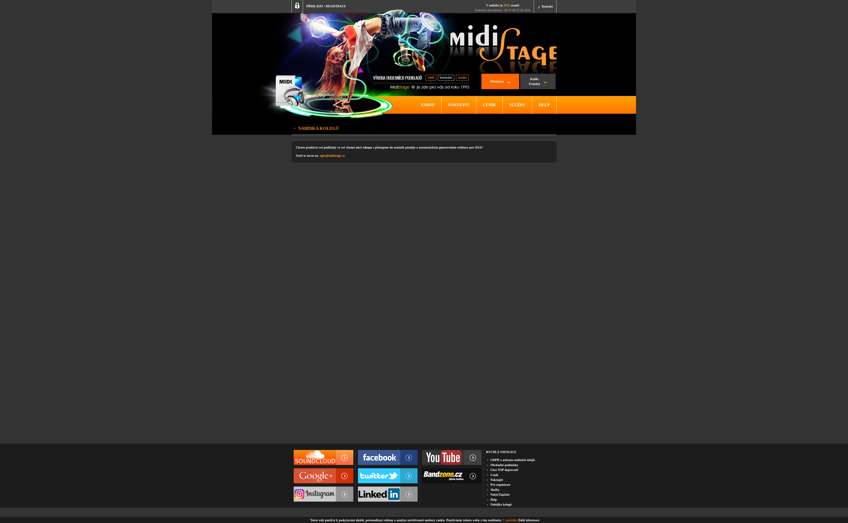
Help (493, 499)
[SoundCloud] (323, 457)
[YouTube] (452, 457)
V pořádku (510, 520)
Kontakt (547, 6)
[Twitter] (388, 475)
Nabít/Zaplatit (500, 494)
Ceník (494, 475)
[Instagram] (323, 494)
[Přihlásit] (297, 5)
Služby (495, 489)
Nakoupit (496, 480)
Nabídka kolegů (501, 504)
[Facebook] (388, 457)
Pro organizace (500, 484)
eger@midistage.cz (332, 155)
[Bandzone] (452, 475)
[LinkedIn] (388, 494)
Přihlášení (497, 81)
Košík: (534, 81)
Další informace (528, 520)
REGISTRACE (336, 6)
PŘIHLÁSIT (314, 6)
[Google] (323, 475)
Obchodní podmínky (504, 465)
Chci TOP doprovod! (504, 470)
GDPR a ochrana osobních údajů (512, 460)
